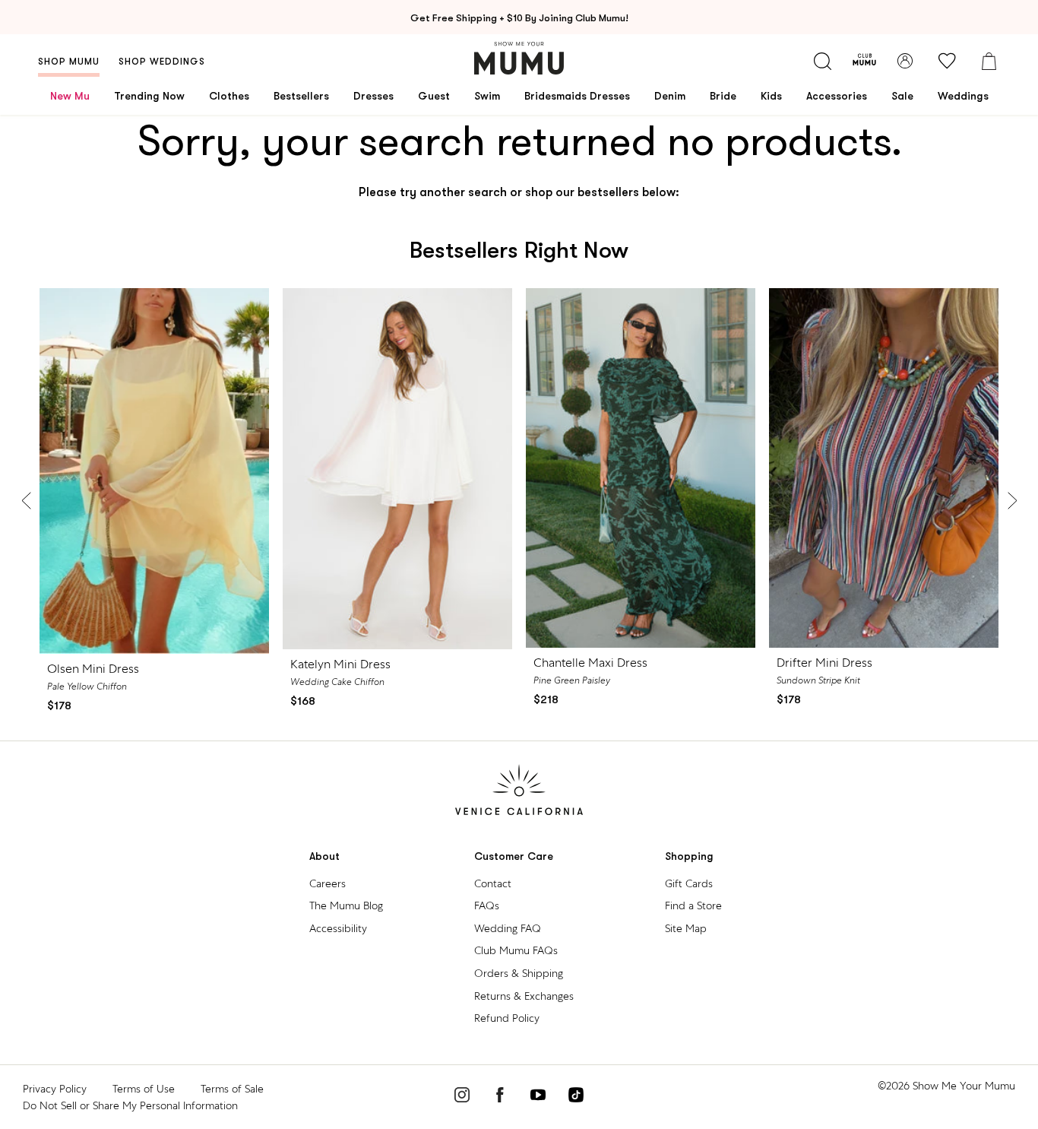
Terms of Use (143, 1089)
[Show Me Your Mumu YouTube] (538, 1097)
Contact (492, 883)
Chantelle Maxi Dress (590, 663)
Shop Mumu (69, 61)
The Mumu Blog (346, 905)
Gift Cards (689, 883)
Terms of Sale (232, 1089)
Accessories (836, 96)
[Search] (822, 60)
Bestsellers (301, 96)
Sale (902, 96)
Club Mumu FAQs (516, 950)
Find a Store (693, 905)
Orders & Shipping (518, 973)
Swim (487, 96)
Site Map (686, 928)
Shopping (689, 856)
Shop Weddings (162, 61)
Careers (327, 883)
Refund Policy (507, 1018)
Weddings (963, 96)
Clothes (229, 96)
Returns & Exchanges (524, 996)
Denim (669, 96)
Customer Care (513, 856)
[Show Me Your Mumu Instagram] (462, 1097)
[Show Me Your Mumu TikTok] (576, 1097)
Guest (434, 96)
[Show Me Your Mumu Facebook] (500, 1097)
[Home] (519, 58)
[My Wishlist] (946, 60)
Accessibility (338, 928)
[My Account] (905, 60)
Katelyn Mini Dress (340, 664)
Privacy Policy (55, 1089)
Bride (723, 96)
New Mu (70, 96)
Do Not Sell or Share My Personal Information (130, 1105)
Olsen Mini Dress (93, 669)
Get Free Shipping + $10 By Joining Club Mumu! (519, 18)
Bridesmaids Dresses (577, 96)
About (324, 856)
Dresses (373, 96)
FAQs (486, 905)
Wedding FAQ (507, 928)
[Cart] (988, 60)
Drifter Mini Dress (824, 663)
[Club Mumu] (864, 60)
